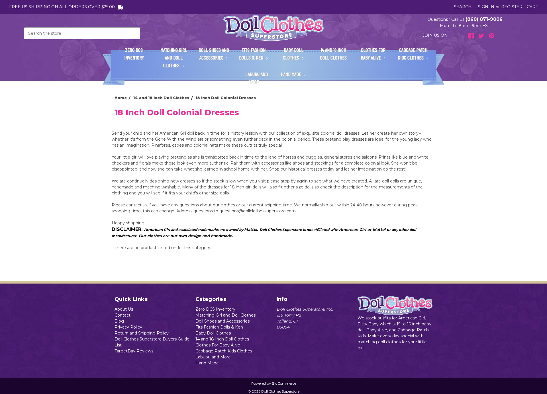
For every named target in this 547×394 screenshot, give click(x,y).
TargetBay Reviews (134, 351)
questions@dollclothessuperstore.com (257, 211)
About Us (124, 309)
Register (511, 6)
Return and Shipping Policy (142, 333)
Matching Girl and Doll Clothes (174, 57)
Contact (122, 315)
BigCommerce (284, 383)
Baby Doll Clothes (293, 54)
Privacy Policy (128, 327)
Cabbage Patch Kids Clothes (412, 54)
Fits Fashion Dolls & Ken (252, 54)
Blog (119, 321)
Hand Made (291, 74)
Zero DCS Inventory (134, 54)
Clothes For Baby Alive (373, 54)
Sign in (486, 6)
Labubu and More (256, 78)
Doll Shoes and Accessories (214, 54)
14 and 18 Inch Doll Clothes (333, 54)
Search (463, 6)
